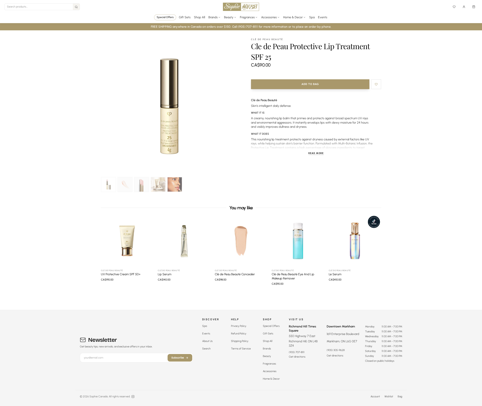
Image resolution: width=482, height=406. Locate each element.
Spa (312, 17)
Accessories (269, 371)
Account (375, 396)
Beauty (267, 356)
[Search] (76, 7)
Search (206, 348)
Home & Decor (271, 378)
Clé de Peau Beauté (267, 39)
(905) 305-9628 (336, 350)
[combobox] (39, 6)
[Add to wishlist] (376, 84)
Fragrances (269, 363)
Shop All (199, 17)
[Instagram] (132, 396)
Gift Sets (185, 17)
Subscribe (177, 357)
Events (322, 17)
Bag (400, 396)
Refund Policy (238, 333)
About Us (207, 341)
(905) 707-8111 (296, 352)
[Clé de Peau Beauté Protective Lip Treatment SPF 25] (108, 184)
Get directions (297, 356)
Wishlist (388, 396)
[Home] (241, 6)
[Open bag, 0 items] (473, 7)
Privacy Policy (238, 326)
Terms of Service (241, 348)
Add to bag (310, 84)
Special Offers (165, 17)
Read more (316, 153)
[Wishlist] (454, 7)
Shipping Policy (239, 341)
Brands (267, 348)
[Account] (464, 7)
